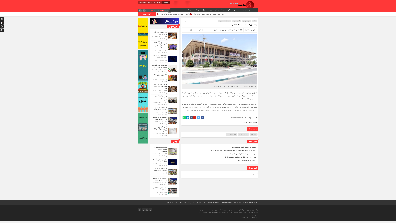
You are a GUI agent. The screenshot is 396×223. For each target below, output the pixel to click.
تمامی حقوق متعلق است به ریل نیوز (249, 217)
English (190, 10)
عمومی (251, 10)
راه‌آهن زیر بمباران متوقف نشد (247, 160)
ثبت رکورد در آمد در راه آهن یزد (244, 24)
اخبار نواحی (237, 21)
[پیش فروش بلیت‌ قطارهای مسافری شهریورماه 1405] (164, 68)
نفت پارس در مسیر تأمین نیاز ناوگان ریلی (198, 14)
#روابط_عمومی (243, 134)
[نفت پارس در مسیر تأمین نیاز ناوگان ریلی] (164, 35)
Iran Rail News (227, 202)
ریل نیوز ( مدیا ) (208, 10)
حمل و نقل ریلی (231, 134)
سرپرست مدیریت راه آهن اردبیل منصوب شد (242, 154)
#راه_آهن (253, 134)
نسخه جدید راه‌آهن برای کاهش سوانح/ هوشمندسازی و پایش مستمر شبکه (233, 150)
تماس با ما (198, 10)
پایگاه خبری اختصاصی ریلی (211, 202)
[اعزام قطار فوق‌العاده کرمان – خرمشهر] (164, 190)
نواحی (244, 10)
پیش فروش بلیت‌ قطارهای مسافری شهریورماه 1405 (240, 157)
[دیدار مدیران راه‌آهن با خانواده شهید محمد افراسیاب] (164, 100)
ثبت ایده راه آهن (172, 202)
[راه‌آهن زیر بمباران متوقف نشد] (164, 78)
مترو (239, 10)
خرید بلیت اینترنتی (220, 10)
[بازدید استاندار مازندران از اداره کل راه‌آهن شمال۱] (164, 120)
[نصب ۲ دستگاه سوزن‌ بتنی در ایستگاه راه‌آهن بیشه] (164, 111)
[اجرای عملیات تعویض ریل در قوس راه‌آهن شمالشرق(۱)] (164, 151)
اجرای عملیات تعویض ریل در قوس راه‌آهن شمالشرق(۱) (234, 14)
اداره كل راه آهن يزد (224, 21)
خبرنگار (245, 122)
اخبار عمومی (246, 21)
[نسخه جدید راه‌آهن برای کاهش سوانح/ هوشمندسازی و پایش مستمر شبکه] (164, 47)
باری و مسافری (232, 10)
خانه (256, 10)
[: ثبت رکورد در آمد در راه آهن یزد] (186, 30)
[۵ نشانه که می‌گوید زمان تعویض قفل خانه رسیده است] (164, 88)
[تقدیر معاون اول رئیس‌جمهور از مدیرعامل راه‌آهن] (164, 130)
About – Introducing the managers (246, 202)
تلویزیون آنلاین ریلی (194, 202)
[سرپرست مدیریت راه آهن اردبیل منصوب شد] (164, 59)
